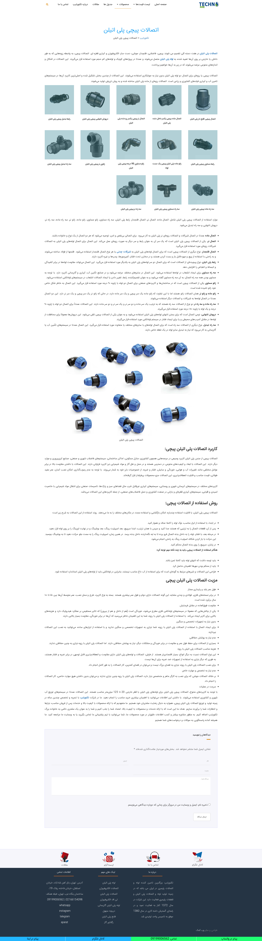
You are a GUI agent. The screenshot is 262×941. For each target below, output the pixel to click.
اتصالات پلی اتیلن (208, 54)
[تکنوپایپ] (209, 4)
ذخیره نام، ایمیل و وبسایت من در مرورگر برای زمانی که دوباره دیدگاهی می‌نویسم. (168, 805)
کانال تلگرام (197, 865)
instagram (65, 911)
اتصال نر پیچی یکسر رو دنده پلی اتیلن (131, 121)
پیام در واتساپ (229, 939)
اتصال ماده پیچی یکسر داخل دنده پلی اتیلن (167, 121)
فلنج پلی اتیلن (109, 917)
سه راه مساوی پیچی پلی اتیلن (167, 209)
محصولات (123, 4)
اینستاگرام (109, 865)
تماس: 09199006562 (164, 939)
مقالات (95, 4)
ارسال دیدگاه (202, 816)
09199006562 (55, 900)
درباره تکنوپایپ (80, 4)
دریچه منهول (109, 911)
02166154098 (74, 900)
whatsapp (64, 905)
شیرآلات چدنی (124, 252)
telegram (64, 917)
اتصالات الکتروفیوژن (108, 888)
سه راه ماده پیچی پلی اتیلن (202, 209)
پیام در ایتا (33, 939)
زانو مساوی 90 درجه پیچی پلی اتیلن (131, 166)
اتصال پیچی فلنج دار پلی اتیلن (202, 119)
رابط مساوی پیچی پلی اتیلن (202, 164)
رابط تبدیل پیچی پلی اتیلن (59, 119)
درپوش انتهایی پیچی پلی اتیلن (95, 119)
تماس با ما (63, 4)
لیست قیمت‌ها (142, 4)
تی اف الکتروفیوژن (109, 900)
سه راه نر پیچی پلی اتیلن (131, 209)
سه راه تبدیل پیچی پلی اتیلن (59, 164)
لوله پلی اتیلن (166, 59)
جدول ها (108, 4)
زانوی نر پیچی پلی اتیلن (95, 164)
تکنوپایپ (84, 698)
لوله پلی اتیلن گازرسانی (109, 905)
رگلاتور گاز (108, 922)
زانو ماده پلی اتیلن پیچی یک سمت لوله (167, 166)
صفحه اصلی (161, 4)
